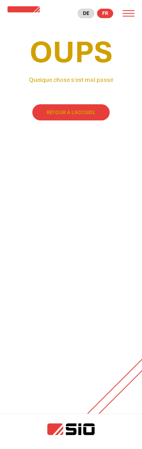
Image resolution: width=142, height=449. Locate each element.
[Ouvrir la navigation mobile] (129, 13)
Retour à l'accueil (71, 112)
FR (105, 13)
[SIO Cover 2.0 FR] (31, 13)
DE (86, 13)
